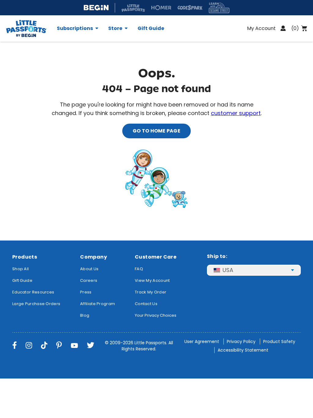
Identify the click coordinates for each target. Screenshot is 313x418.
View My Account (152, 280)
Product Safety (279, 341)
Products (24, 256)
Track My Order (150, 292)
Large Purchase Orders (36, 304)
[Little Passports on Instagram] (29, 345)
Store (115, 28)
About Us (89, 269)
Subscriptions (75, 28)
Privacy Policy (241, 341)
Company (93, 256)
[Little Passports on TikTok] (44, 345)
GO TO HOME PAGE (156, 130)
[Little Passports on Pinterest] (59, 345)
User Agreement (201, 341)
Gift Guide (151, 28)
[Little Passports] (29, 28)
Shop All (20, 269)
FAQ (139, 269)
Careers (88, 280)
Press (86, 292)
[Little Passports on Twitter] (90, 345)
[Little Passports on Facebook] (14, 345)
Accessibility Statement (243, 350)
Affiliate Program (97, 304)
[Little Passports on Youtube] (74, 345)
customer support (236, 113)
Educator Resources (33, 292)
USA (228, 270)
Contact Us (146, 304)
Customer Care (155, 256)
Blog (84, 315)
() (295, 28)
